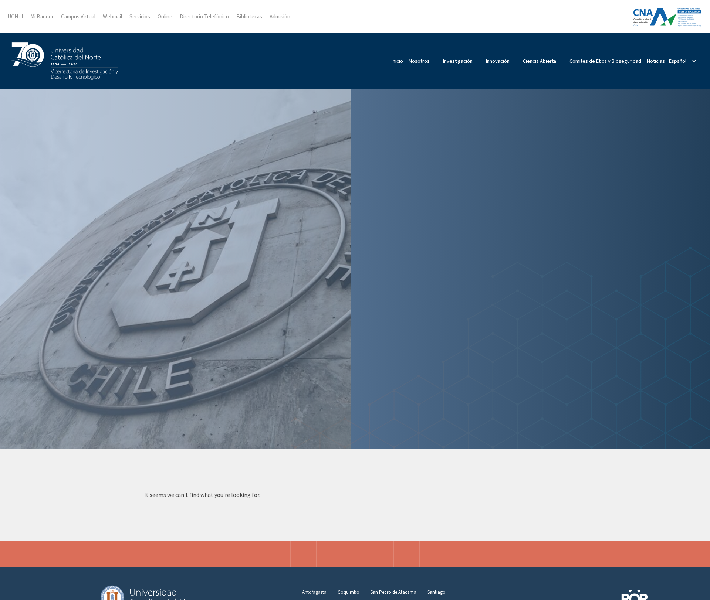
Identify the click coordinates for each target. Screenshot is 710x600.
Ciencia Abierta (539, 61)
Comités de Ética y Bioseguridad (605, 61)
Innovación (498, 61)
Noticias (656, 61)
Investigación (458, 61)
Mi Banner (42, 16)
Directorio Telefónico (204, 16)
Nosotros (419, 61)
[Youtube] (407, 554)
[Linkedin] (381, 554)
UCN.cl (15, 16)
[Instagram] (303, 554)
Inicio (397, 61)
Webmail (112, 16)
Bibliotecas (249, 16)
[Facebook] (329, 554)
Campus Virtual (78, 16)
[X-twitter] (355, 554)
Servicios (139, 16)
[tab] (314, 592)
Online (165, 16)
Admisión (280, 16)
